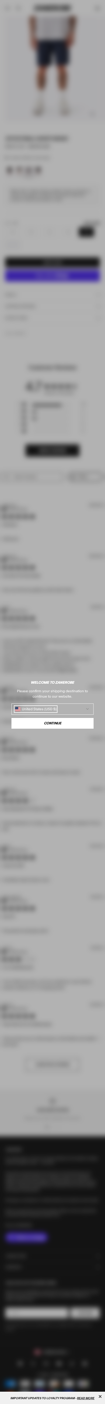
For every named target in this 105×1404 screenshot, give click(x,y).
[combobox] (36, 709)
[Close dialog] (100, 1396)
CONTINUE (52, 723)
